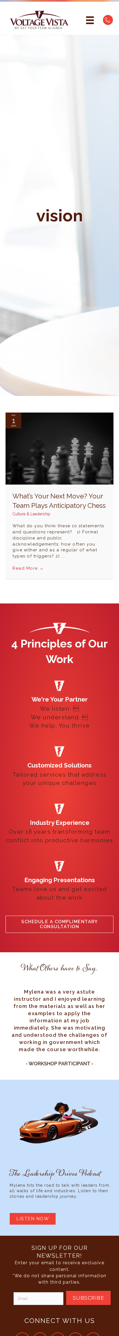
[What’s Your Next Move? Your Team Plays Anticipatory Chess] (59, 448)
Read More (28, 568)
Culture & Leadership (31, 514)
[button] (59, 924)
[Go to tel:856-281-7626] (108, 20)
